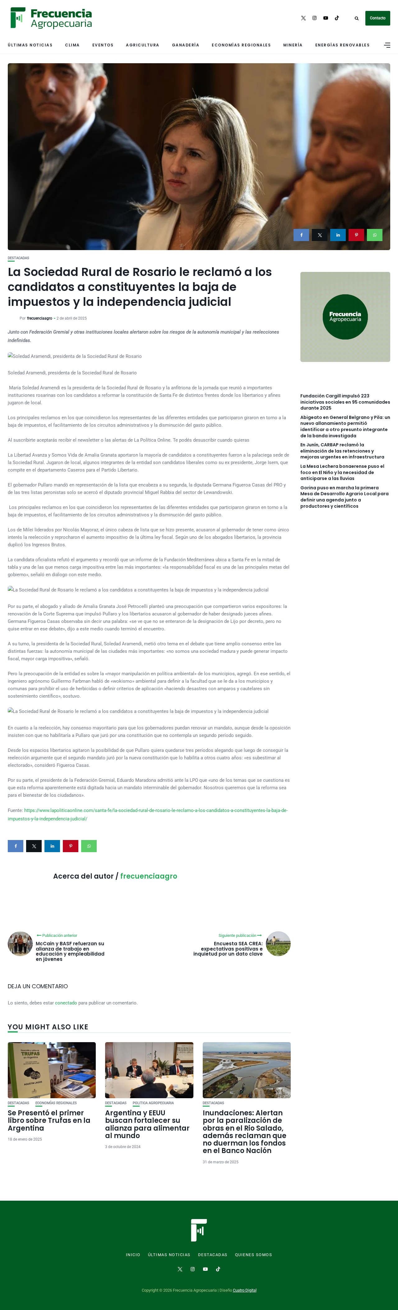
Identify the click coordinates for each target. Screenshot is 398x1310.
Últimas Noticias (30, 45)
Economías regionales (241, 45)
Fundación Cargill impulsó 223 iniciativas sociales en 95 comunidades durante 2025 (345, 402)
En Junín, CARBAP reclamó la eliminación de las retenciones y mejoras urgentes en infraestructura (342, 451)
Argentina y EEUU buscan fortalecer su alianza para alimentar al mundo (147, 1124)
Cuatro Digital (245, 1290)
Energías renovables (342, 45)
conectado (66, 1003)
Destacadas (18, 258)
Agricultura (143, 45)
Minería (293, 45)
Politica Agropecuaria (153, 1103)
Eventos (103, 45)
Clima (72, 45)
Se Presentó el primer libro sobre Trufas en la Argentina (49, 1120)
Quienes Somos (253, 1255)
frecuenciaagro (39, 318)
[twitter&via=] (319, 235)
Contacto (378, 18)
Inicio (133, 1255)
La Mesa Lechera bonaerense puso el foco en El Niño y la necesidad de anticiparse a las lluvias (342, 472)
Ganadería (186, 45)
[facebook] (301, 235)
